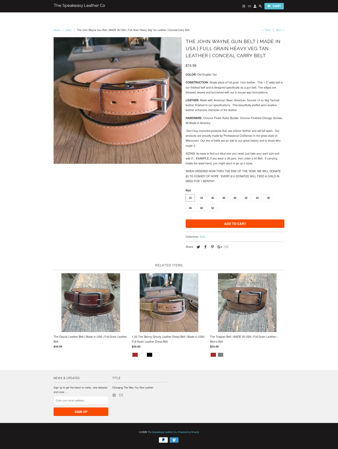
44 (257, 198)
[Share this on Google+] (219, 246)
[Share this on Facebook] (205, 246)
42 (246, 198)
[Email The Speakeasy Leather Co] (121, 394)
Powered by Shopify (188, 432)
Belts (203, 236)
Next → (280, 30)
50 (201, 208)
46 (268, 198)
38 (223, 198)
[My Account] (255, 7)
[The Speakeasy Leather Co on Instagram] (114, 394)
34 (201, 198)
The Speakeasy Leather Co (162, 432)
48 (190, 208)
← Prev (266, 30)
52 (212, 208)
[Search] (260, 7)
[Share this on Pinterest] (212, 246)
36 (212, 198)
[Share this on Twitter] (198, 246)
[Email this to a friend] (226, 246)
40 (235, 198)
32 (190, 198)
